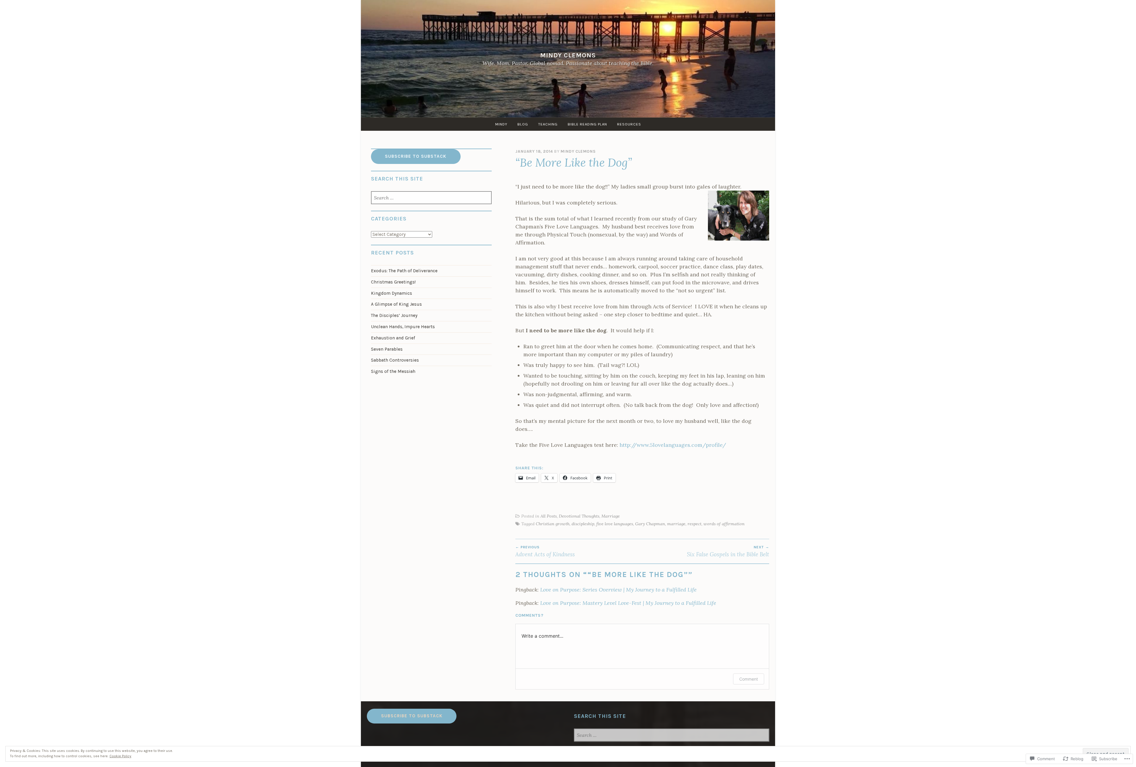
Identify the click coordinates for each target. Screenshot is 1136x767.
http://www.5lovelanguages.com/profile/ (672, 444)
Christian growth (552, 523)
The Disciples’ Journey (394, 315)
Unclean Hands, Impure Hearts (403, 326)
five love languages (614, 523)
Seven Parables (387, 349)
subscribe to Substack (412, 715)
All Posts (548, 516)
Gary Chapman (650, 523)
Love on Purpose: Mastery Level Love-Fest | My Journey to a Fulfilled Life (628, 603)
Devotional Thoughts (579, 516)
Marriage (610, 516)
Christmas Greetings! (393, 282)
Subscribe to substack (415, 156)
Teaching (548, 124)
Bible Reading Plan (587, 124)
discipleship (583, 523)
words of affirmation (724, 523)
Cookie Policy (120, 756)
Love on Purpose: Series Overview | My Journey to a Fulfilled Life (618, 589)
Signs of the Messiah (393, 371)
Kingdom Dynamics (391, 293)
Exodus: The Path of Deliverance (404, 270)
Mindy (501, 124)
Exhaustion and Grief (393, 338)
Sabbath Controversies (395, 360)
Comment (748, 678)
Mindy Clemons (568, 55)
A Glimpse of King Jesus (396, 304)
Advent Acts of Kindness (545, 551)
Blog (522, 124)
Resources (629, 124)
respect (694, 523)
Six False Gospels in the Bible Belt (728, 551)
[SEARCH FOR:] (431, 198)
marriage (676, 523)
